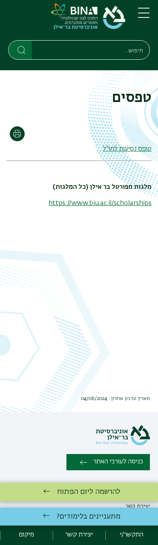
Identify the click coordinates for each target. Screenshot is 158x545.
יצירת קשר (79, 535)
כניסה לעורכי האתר (118, 461)
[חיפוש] (20, 49)
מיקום (26, 535)
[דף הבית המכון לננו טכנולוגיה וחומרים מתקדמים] (66, 21)
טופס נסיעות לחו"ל (127, 149)
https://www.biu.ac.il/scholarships (100, 203)
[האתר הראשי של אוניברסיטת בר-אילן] (123, 444)
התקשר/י (131, 535)
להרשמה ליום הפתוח (88, 491)
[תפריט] (143, 16)
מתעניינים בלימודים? (88, 516)
